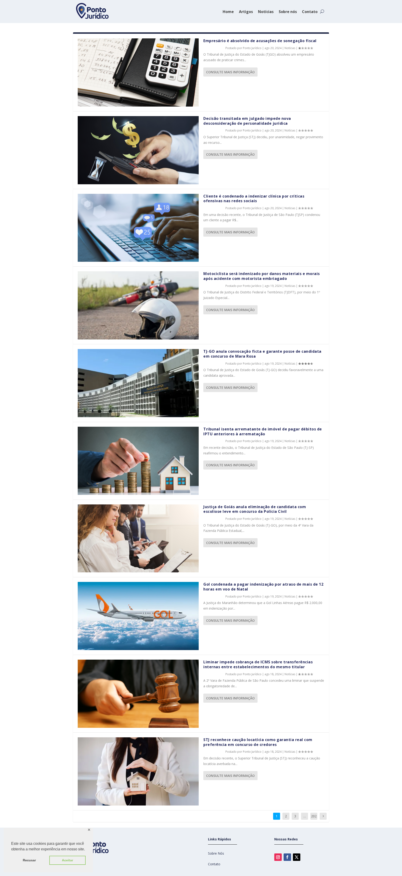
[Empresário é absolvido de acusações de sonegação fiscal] (138, 72)
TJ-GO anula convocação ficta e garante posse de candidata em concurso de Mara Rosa (262, 354)
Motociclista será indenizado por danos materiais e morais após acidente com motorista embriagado (261, 276)
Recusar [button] (29, 860)
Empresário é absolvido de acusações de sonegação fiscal (260, 40)
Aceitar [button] (67, 860)
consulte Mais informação (230, 72)
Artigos (246, 11)
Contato (310, 11)
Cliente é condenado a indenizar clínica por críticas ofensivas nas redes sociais (253, 199)
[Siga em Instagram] (278, 857)
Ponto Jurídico (252, 48)
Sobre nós (288, 11)
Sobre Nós (216, 853)
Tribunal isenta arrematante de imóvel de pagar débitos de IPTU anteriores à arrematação (262, 431)
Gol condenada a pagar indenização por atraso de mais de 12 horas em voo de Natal (263, 587)
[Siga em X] (296, 857)
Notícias (266, 11)
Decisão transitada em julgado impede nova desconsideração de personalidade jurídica (247, 121)
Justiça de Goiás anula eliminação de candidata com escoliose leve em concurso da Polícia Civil (254, 509)
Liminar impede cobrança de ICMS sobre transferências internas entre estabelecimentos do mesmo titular (258, 664)
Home (228, 11)
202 (314, 816)
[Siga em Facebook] (287, 857)
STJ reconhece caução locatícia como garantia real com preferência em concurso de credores (257, 742)
